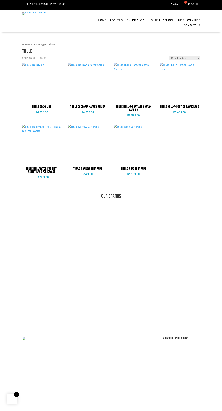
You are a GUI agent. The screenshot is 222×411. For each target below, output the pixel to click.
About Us (116, 20)
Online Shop (135, 20)
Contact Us (192, 25)
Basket (175, 4)
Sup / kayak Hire (188, 20)
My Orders (122, 357)
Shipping (74, 351)
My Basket (122, 351)
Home (102, 20)
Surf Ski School (162, 20)
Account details (125, 346)
